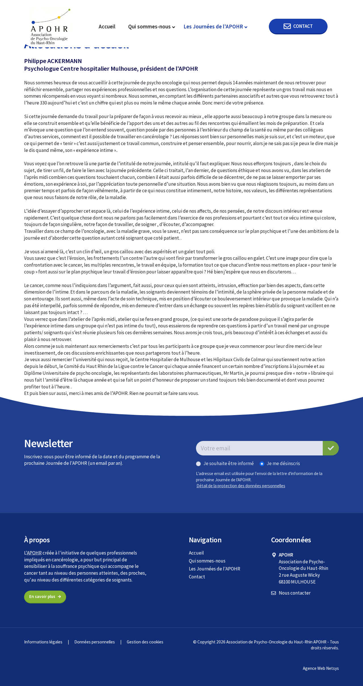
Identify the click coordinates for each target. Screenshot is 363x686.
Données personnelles (94, 642)
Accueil (107, 26)
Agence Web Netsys (321, 668)
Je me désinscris (283, 463)
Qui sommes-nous (149, 26)
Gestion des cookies (145, 642)
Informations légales (43, 642)
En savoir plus (42, 596)
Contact (197, 577)
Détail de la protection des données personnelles (241, 485)
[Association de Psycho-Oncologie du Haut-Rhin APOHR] (51, 26)
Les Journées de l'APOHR (213, 26)
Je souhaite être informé (228, 463)
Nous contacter (295, 593)
